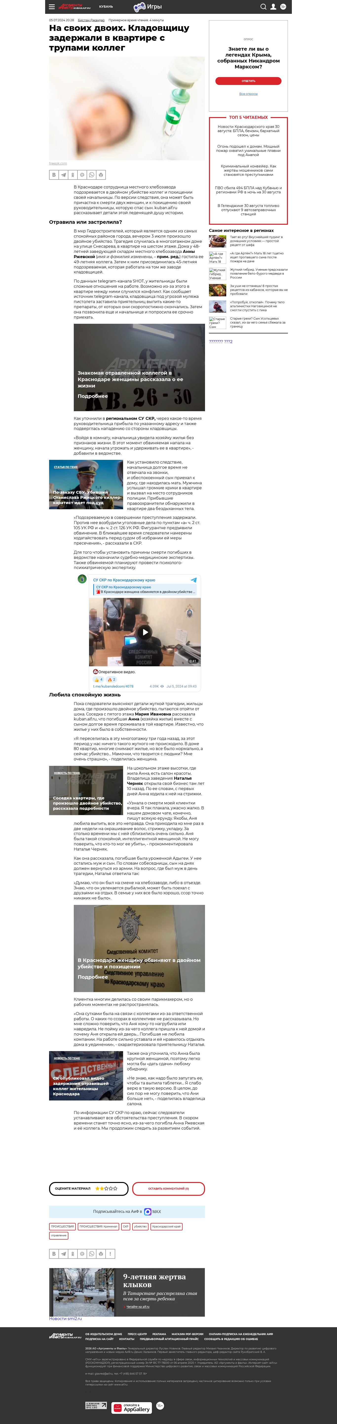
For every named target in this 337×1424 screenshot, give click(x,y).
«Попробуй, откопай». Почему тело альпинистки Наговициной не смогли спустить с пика (257, 306)
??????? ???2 (220, 341)
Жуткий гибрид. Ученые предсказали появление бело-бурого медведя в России (259, 273)
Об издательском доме (103, 1334)
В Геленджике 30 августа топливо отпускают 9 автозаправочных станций (248, 210)
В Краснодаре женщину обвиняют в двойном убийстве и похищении (139, 963)
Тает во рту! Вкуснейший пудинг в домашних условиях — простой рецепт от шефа (256, 241)
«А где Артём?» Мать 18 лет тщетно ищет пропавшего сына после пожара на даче (257, 257)
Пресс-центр (137, 1334)
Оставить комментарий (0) (168, 1188)
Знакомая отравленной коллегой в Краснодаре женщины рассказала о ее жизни (130, 379)
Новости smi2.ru (65, 1318)
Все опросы (248, 93)
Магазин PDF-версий (187, 1334)
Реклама (159, 1334)
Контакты (126, 1339)
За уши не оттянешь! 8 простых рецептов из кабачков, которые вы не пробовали (259, 290)
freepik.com (58, 163)
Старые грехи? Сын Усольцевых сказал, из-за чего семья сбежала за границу (257, 322)
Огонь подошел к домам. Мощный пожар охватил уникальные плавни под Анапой (248, 150)
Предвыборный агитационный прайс (169, 1339)
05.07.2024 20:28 (61, 20)
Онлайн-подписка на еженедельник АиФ (241, 1334)
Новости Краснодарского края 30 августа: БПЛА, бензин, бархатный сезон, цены (249, 131)
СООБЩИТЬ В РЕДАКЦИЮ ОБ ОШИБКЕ (231, 1339)
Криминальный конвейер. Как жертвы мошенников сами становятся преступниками (248, 170)
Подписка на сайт (99, 1339)
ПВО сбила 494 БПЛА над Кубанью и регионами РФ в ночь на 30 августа (248, 190)
